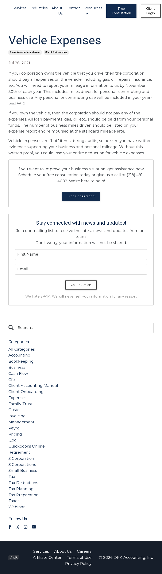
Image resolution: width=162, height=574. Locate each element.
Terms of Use (79, 557)
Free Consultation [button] (121, 11)
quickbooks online (26, 446)
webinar (16, 507)
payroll (15, 428)
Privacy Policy (78, 563)
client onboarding (56, 52)
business (16, 367)
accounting (19, 355)
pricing (15, 434)
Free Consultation (81, 196)
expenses (17, 398)
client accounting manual (25, 52)
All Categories (21, 349)
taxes (13, 501)
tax (11, 476)
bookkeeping (21, 361)
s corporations (22, 464)
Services (19, 8)
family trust (20, 404)
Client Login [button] (150, 11)
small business (22, 470)
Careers (84, 551)
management (21, 422)
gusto (14, 410)
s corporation (21, 458)
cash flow (18, 373)
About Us (57, 11)
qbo (12, 440)
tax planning (21, 489)
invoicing (17, 416)
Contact (73, 8)
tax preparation (23, 495)
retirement (19, 452)
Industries (39, 8)
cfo (11, 379)
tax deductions (23, 482)
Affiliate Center (47, 557)
